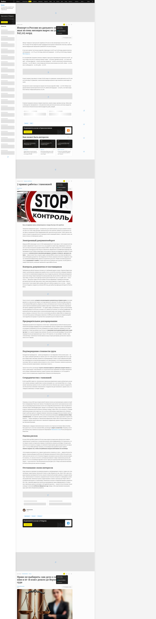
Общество (42, 130)
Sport (62, 1)
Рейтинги (35, 1)
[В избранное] (37, 130)
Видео (50, 1)
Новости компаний (61, 130)
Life (54, 1)
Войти (88, 1)
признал (44, 616)
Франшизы (40, 1)
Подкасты (46, 1)
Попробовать (59, 33)
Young (66, 1)
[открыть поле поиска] (93, 1)
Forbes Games (26, 1)
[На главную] (3, 1)
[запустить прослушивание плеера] (67, 25)
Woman (57, 1)
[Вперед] (74, 94)
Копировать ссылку (67, 37)
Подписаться (28, 112)
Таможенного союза (56, 410)
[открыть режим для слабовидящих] (64, 25)
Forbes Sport (26, 130)
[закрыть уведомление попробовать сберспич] (67, 28)
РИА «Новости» (26, 54)
